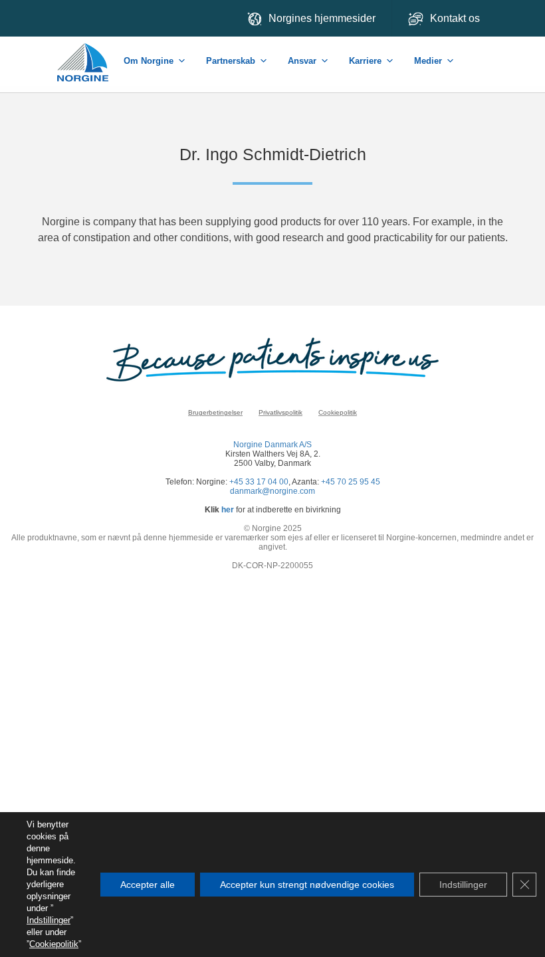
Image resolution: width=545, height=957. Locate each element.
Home (84, 55)
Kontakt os (456, 18)
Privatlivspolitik (280, 412)
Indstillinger (48, 920)
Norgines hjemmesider (322, 18)
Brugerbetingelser (215, 412)
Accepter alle (147, 884)
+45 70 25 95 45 (350, 481)
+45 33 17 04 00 (258, 481)
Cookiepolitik (337, 412)
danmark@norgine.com (272, 491)
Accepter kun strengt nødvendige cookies (307, 884)
